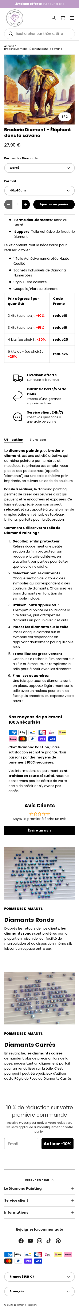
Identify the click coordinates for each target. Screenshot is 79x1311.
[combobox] (39, 34)
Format (10, 181)
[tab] (13, 440)
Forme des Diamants (21, 158)
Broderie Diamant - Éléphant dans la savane (33, 49)
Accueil (9, 46)
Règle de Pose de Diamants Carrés (43, 1078)
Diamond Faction (25, 1305)
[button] (63, 18)
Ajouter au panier (54, 204)
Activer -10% (57, 1144)
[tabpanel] (39, 575)
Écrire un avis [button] (39, 830)
